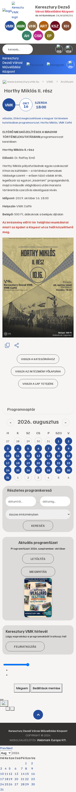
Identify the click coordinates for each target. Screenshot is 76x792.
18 (6, 779)
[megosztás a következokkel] (16, 345)
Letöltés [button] (38, 559)
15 (27, 774)
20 (16, 779)
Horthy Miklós (49, 122)
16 (33, 774)
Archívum (67, 82)
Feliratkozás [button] (25, 646)
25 (6, 784)
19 (10, 779)
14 (23, 774)
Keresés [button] (38, 526)
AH (26, 35)
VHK (32, 25)
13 (16, 774)
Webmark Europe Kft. (51, 740)
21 (23, 779)
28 (23, 784)
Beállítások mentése (46, 688)
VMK (9, 25)
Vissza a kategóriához (38, 359)
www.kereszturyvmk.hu (23, 82)
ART (43, 25)
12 (10, 774)
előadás (7, 118)
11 (6, 774)
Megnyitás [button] (38, 572)
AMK (21, 25)
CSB (38, 35)
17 (2, 779)
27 (16, 784)
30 (33, 784)
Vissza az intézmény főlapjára (38, 371)
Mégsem (22, 688)
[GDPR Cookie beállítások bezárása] (1, 699)
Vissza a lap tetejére (38, 383)
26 (10, 784)
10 (2, 774)
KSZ (55, 25)
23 (33, 779)
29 (27, 784)
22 (27, 779)
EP (49, 35)
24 (2, 784)
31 (2, 789)
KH (66, 25)
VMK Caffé (65, 122)
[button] (70, 64)
